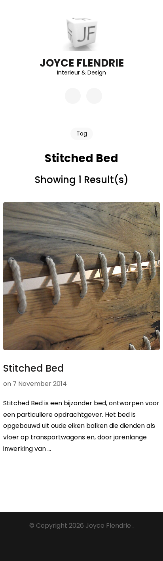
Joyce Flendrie (82, 63)
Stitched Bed (33, 368)
